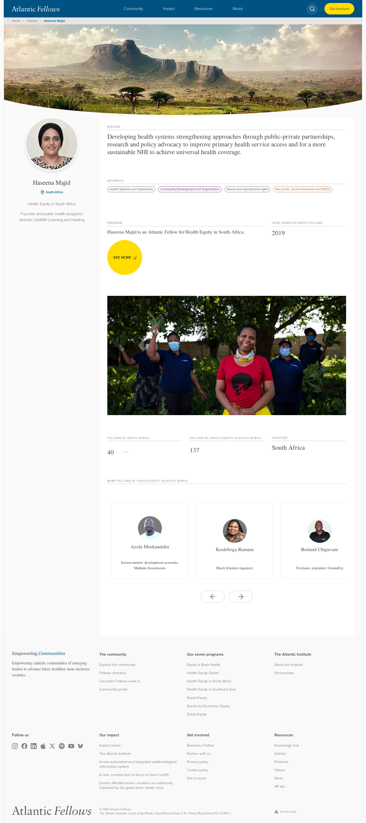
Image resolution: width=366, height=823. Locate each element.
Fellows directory (112, 673)
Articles (280, 753)
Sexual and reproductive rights (247, 189)
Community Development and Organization (190, 189)
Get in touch (196, 778)
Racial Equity (197, 698)
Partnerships (284, 673)
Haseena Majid (54, 20)
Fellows (32, 20)
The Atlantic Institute (115, 753)
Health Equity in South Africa (209, 681)
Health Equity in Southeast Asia (211, 689)
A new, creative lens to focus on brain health (134, 774)
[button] (133, 8)
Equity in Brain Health (204, 664)
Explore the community (117, 664)
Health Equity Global (203, 673)
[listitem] (149, 540)
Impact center (110, 745)
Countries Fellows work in (119, 681)
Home (16, 20)
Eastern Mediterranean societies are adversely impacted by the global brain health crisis (136, 785)
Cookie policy (197, 770)
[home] (36, 8)
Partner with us (199, 753)
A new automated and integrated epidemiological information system (138, 764)
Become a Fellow (200, 745)
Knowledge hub (286, 745)
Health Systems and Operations (131, 189)
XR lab (279, 786)
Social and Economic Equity (208, 706)
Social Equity (197, 714)
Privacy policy (197, 762)
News (278, 778)
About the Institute (288, 664)
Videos (279, 770)
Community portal (113, 689)
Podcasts (281, 762)
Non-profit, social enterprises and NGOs (302, 189)
